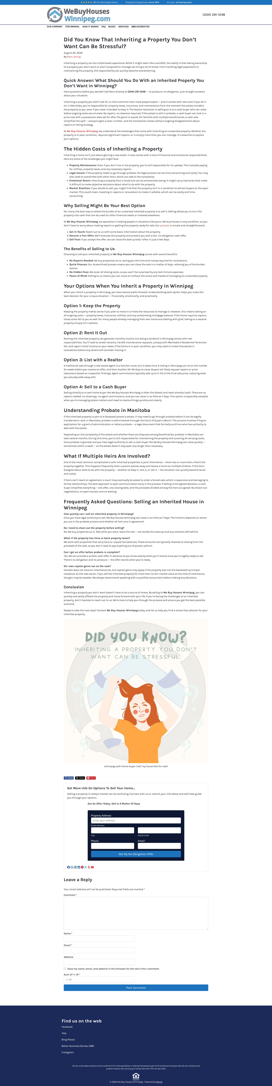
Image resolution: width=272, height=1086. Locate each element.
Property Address (101, 815)
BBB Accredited (140, 26)
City (93, 835)
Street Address (98, 825)
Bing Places (68, 1039)
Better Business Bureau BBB (78, 1045)
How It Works (90, 26)
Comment (70, 895)
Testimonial (72, 26)
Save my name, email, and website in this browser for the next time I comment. (113, 968)
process (165, 225)
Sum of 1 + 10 (72, 974)
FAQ (103, 26)
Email (142, 840)
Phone (95, 840)
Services (123, 26)
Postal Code (143, 835)
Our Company (54, 26)
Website (68, 957)
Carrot (159, 1082)
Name (68, 933)
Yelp (64, 1033)
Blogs (111, 26)
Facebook (67, 1026)
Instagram (68, 1052)
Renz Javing (74, 56)
